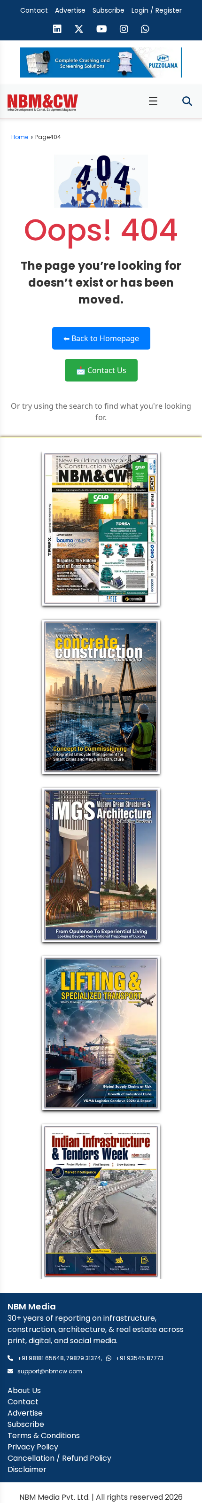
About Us (24, 1390)
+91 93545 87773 (139, 1358)
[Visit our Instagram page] (124, 30)
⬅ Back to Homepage (101, 338)
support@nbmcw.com (49, 1371)
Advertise (70, 10)
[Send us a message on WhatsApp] (145, 30)
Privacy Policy (33, 1446)
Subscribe (108, 10)
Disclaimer (27, 1469)
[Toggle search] (187, 101)
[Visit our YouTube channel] (102, 30)
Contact (34, 10)
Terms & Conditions (44, 1435)
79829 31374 (83, 1358)
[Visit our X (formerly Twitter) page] (79, 30)
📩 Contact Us (101, 370)
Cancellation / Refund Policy (59, 1458)
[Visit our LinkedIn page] (57, 30)
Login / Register (157, 10)
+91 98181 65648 (40, 1358)
